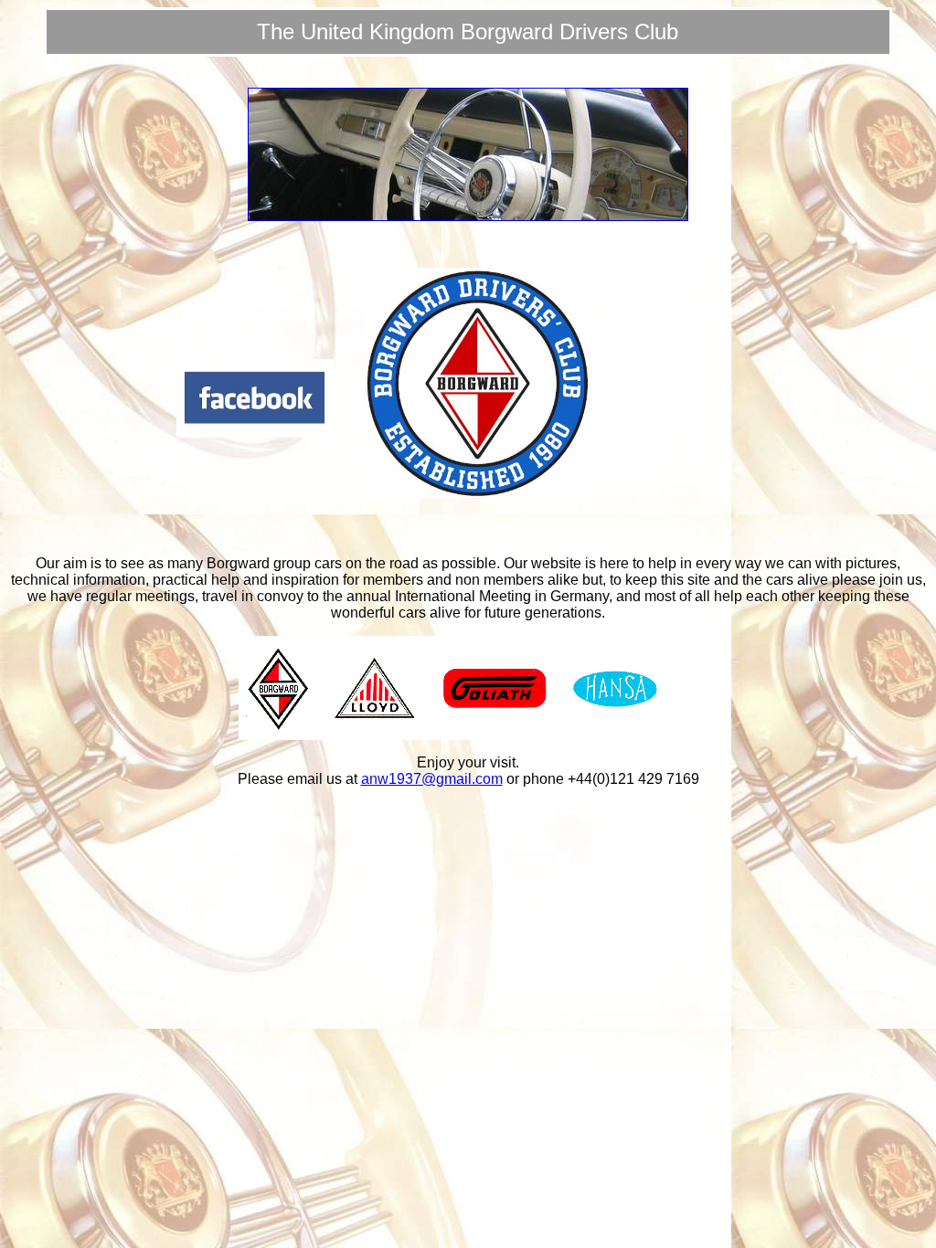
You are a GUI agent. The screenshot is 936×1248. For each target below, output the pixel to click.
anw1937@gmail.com (432, 779)
